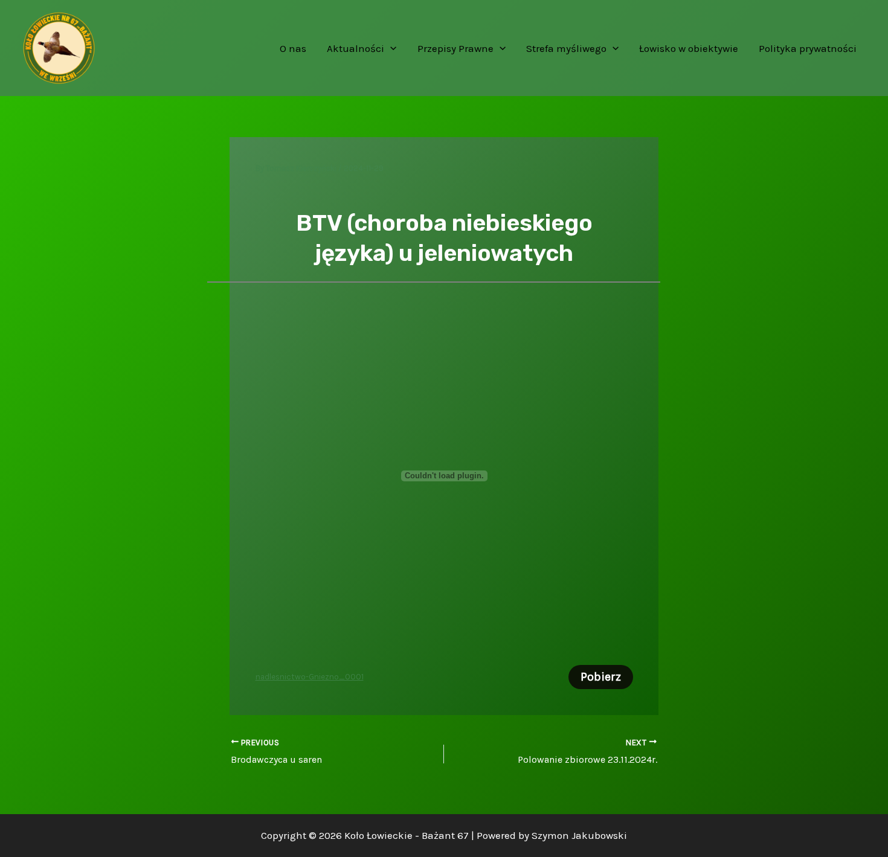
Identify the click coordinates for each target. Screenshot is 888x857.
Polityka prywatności (808, 48)
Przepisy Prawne (455, 48)
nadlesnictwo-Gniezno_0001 (310, 676)
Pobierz (601, 677)
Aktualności (355, 48)
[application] (390, 48)
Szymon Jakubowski (579, 835)
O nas (293, 48)
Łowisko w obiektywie (688, 48)
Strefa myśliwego (566, 48)
